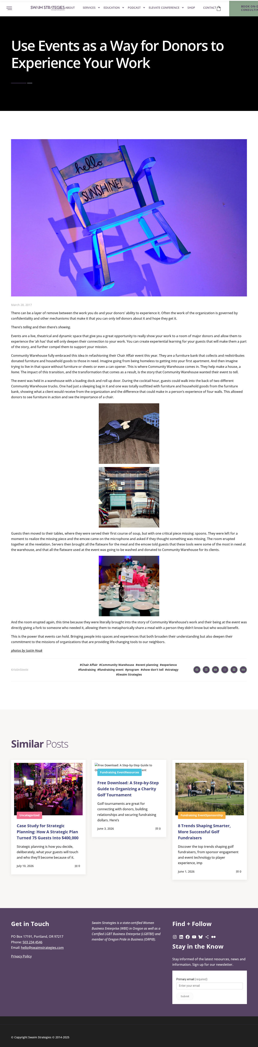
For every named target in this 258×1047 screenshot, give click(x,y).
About (70, 7)
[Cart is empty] (218, 8)
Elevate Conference (164, 7)
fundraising (88, 670)
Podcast (134, 7)
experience (169, 665)
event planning (147, 665)
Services (89, 7)
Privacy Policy (21, 956)
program (133, 670)
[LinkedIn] (181, 936)
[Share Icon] (207, 936)
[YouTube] (194, 936)
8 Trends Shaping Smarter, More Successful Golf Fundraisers (204, 832)
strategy (172, 670)
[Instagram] (174, 936)
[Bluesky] (200, 936)
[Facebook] (187, 936)
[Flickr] (213, 936)
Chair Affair (90, 665)
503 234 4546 (32, 942)
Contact (209, 7)
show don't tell (153, 670)
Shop (191, 7)
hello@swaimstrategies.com (42, 947)
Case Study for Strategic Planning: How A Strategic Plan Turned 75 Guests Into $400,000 (47, 832)
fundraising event (111, 670)
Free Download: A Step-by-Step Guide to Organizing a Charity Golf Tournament (128, 789)
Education (112, 7)
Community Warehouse (117, 665)
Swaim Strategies (130, 674)
